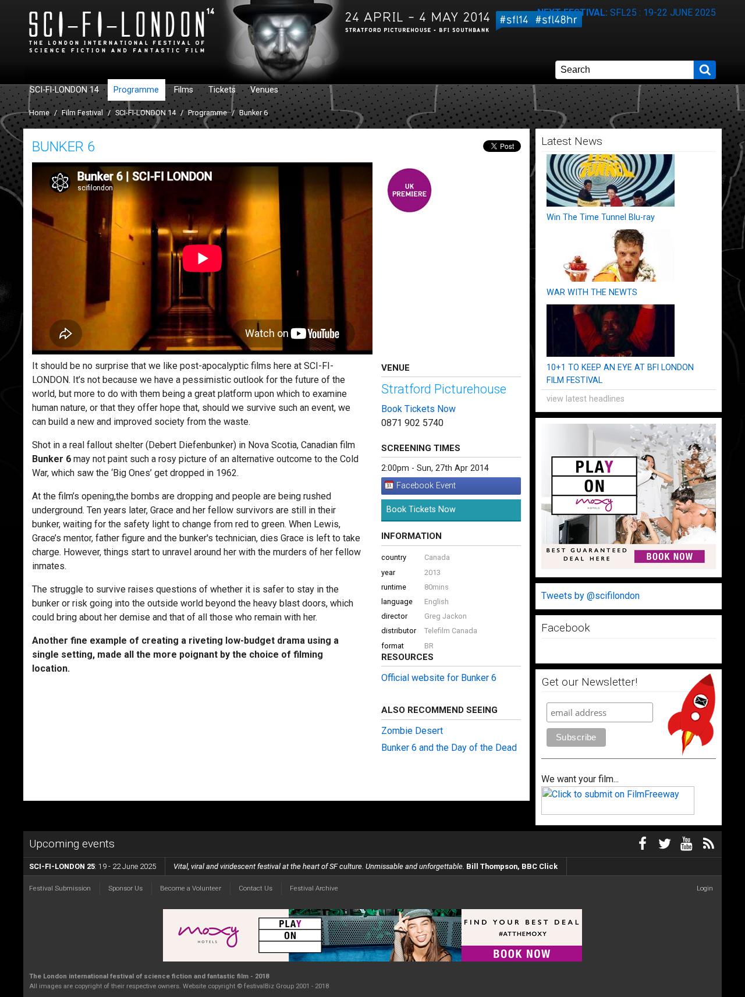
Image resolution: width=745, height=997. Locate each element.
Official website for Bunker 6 (438, 677)
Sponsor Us (125, 888)
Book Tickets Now (418, 408)
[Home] (154, 32)
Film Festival (82, 112)
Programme (136, 90)
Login (705, 888)
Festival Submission (60, 888)
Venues (264, 90)
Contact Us (255, 888)
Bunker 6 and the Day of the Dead (449, 747)
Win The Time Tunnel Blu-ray (601, 217)
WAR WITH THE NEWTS (592, 292)
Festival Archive (314, 888)
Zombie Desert (412, 730)
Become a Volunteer (190, 888)
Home (39, 112)
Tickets (222, 90)
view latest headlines (586, 399)
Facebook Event (426, 486)
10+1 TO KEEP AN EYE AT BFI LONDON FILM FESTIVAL (620, 374)
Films (183, 90)
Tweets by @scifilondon (590, 595)
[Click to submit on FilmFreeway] (617, 811)
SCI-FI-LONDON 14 (64, 90)
